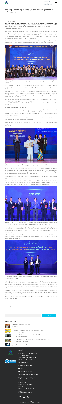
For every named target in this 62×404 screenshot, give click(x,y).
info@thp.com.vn (47, 3)
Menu (56, 2)
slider (11, 308)
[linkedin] (24, 396)
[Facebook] (20, 396)
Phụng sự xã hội (17, 306)
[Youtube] (28, 396)
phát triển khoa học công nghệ (42, 113)
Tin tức (24, 306)
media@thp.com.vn (48, 4)
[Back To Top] (31, 401)
